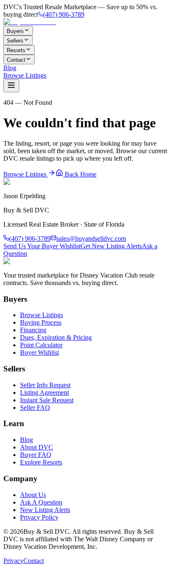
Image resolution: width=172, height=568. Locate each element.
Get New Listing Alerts (111, 246)
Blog (9, 67)
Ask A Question (41, 502)
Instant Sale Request (46, 400)
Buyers (15, 31)
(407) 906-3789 (63, 14)
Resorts (16, 50)
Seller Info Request (45, 385)
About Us (33, 494)
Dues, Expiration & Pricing (56, 337)
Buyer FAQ (35, 454)
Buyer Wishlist (39, 352)
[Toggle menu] (11, 85)
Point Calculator (41, 344)
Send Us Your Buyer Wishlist (42, 246)
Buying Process (40, 322)
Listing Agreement (44, 392)
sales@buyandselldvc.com (91, 238)
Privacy (13, 560)
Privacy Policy (39, 517)
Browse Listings (24, 75)
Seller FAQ (35, 407)
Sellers (15, 41)
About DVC (36, 447)
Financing (33, 329)
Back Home (79, 174)
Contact (16, 60)
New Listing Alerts (45, 509)
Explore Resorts (41, 462)
